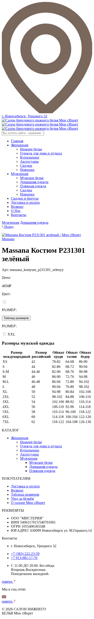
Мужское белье (32, 178)
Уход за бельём (22, 498)
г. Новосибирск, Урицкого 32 (24, 116)
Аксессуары (29, 161)
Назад (8, 227)
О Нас (16, 211)
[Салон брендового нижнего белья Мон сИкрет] (40, 124)
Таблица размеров (16, 318)
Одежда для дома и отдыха (41, 153)
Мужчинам (19, 174)
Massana (8, 239)
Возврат (17, 207)
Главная (17, 141)
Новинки (27, 170)
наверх (7, 581)
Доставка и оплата (25, 202)
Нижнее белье (31, 149)
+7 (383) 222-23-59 (25, 554)
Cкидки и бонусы (25, 198)
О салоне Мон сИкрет (28, 503)
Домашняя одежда (34, 182)
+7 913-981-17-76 (24, 558)
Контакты (18, 215)
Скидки (26, 166)
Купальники (29, 157)
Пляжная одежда (33, 186)
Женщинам (19, 145)
